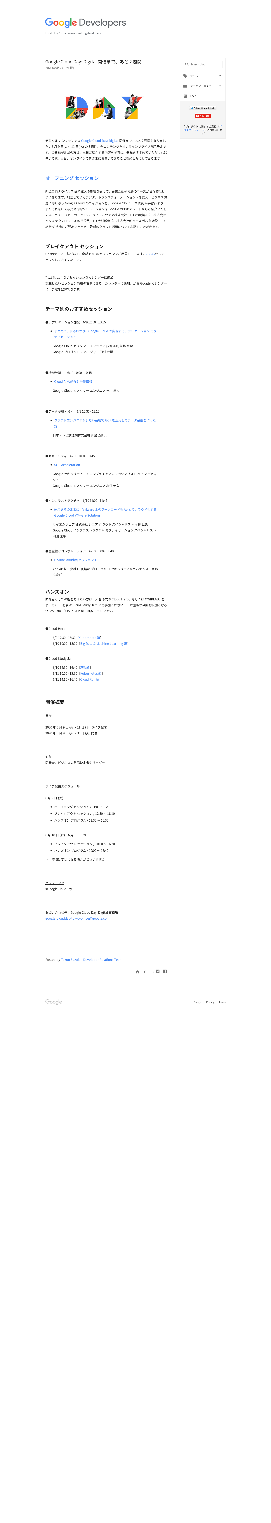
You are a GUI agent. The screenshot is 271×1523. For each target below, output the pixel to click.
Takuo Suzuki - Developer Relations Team (91, 959)
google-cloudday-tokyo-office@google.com (77, 918)
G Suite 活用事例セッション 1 (75, 559)
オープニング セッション (72, 177)
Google (198, 1002)
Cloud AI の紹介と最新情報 (73, 381)
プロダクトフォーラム (202, 128)
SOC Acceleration (67, 464)
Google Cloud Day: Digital (100, 140)
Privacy (210, 1002)
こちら (150, 253)
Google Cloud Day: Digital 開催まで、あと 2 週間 (93, 61)
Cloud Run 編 (89, 679)
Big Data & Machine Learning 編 (103, 643)
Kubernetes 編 (89, 637)
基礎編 (85, 667)
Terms (222, 1002)
